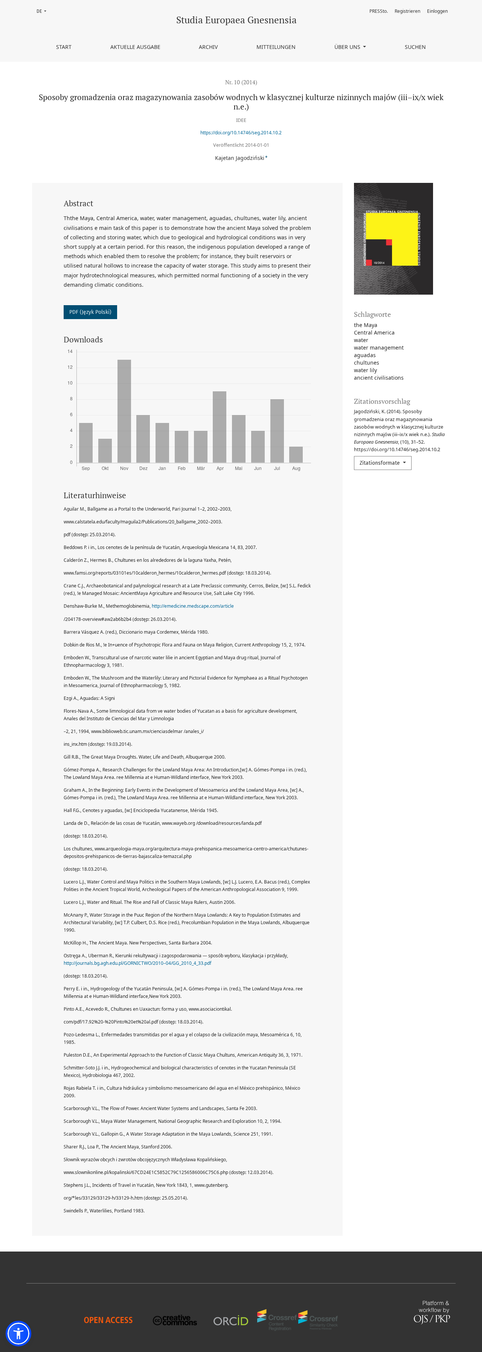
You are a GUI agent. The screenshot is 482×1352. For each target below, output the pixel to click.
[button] (18, 1333)
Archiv (208, 46)
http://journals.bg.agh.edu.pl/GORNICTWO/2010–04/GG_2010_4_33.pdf (137, 963)
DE (43, 11)
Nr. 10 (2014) (241, 82)
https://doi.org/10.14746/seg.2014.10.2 (241, 132)
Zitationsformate (380, 463)
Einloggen (437, 11)
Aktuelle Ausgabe (135, 46)
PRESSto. (378, 11)
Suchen (415, 46)
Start (64, 46)
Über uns (348, 46)
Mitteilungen (276, 46)
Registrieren (407, 11)
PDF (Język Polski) (90, 312)
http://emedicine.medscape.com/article (193, 606)
